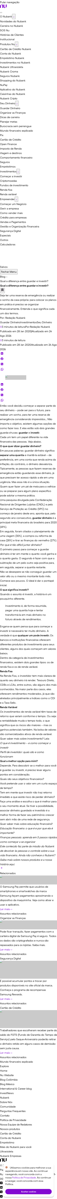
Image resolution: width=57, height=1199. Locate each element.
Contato (5, 1115)
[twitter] (2, 364)
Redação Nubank (15, 317)
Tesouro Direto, (45, 680)
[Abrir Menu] (1, 12)
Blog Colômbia (8, 1079)
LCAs (12, 684)
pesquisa (11, 500)
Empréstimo (7, 1142)
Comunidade (8, 1106)
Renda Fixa (10, 675)
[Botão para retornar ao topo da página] (1, 868)
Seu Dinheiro (44, 322)
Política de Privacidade (13, 1120)
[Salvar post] (2, 290)
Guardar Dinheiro (10, 322)
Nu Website (7, 1075)
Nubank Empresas (10, 1156)
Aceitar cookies (28, 1191)
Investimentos (28, 322)
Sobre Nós (6, 1102)
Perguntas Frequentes (13, 1111)
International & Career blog (16, 1088)
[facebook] (2, 359)
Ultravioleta (6, 1151)
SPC (40, 509)
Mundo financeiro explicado (16, 1061)
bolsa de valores (47, 729)
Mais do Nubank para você (15, 1147)
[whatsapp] (2, 370)
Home (3, 1070)
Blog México (7, 1084)
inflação (4, 464)
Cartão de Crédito (10, 1007)
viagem (10, 535)
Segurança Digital (10, 958)
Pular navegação (9, 2)
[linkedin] (2, 354)
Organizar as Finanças (13, 918)
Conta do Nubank (10, 1138)
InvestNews (7, 1093)
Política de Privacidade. (24, 1177)
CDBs (3, 684)
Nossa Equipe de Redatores (16, 1124)
